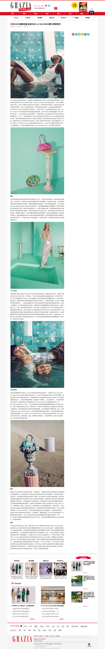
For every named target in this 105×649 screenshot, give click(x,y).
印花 (63, 626)
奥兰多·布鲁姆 (75, 626)
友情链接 (58, 636)
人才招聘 (47, 636)
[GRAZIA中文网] (21, 6)
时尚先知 (28, 17)
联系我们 (41, 636)
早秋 (39, 630)
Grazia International (38, 640)
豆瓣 (85, 35)
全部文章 (16, 17)
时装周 (59, 630)
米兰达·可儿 (13, 630)
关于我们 (36, 636)
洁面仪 (41, 626)
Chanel (47, 626)
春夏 (29, 630)
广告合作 (52, 636)
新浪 (73, 35)
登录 (35, 5)
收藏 (42, 5)
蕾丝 (68, 626)
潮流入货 (51, 17)
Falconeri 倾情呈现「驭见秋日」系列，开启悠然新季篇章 (51, 613)
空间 (82, 35)
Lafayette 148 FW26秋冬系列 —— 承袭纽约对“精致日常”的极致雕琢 (51, 611)
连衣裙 (44, 630)
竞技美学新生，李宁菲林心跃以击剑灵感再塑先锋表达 (46, 577)
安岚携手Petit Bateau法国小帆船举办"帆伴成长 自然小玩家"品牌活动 (22, 608)
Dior (31, 626)
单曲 (34, 630)
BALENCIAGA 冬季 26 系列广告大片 (21, 613)
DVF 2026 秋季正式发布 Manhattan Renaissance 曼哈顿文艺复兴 (51, 616)
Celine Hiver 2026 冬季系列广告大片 (21, 616)
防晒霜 (35, 626)
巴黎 (55, 630)
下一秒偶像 (75, 17)
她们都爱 (40, 17)
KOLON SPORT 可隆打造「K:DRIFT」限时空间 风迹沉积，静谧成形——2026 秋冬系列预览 (51, 608)
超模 (20, 630)
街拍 (25, 630)
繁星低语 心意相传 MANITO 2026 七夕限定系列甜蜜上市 (32, 577)
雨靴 (50, 630)
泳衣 (53, 626)
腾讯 (76, 35)
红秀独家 (87, 17)
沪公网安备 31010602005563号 (54, 643)
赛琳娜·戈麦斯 (84, 626)
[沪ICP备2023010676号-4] (39, 643)
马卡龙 (25, 626)
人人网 (88, 35)
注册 (38, 5)
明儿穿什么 (64, 17)
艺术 (58, 626)
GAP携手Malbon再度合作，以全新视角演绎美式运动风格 (17, 577)
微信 (79, 35)
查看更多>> (32, 619)
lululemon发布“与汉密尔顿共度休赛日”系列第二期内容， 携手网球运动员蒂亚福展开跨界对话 (22, 611)
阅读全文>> (85, 572)
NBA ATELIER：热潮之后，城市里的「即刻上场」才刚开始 (61, 577)
